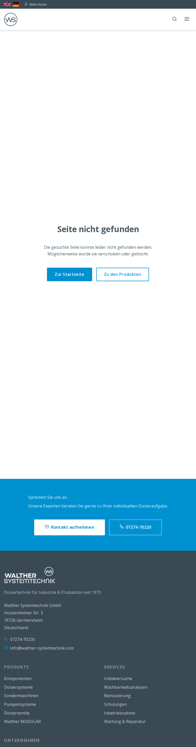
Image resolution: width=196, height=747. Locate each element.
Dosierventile (17, 713)
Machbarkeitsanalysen (126, 687)
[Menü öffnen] (187, 19)
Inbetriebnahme (119, 713)
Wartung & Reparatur (125, 721)
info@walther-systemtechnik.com (42, 648)
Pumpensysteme (20, 704)
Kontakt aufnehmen (72, 527)
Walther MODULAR (22, 721)
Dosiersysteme (18, 687)
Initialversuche (118, 678)
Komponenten (18, 678)
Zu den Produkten (122, 274)
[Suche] (174, 19)
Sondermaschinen (21, 695)
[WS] (10, 19)
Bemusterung (117, 695)
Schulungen (115, 704)
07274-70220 (138, 527)
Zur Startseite (69, 274)
